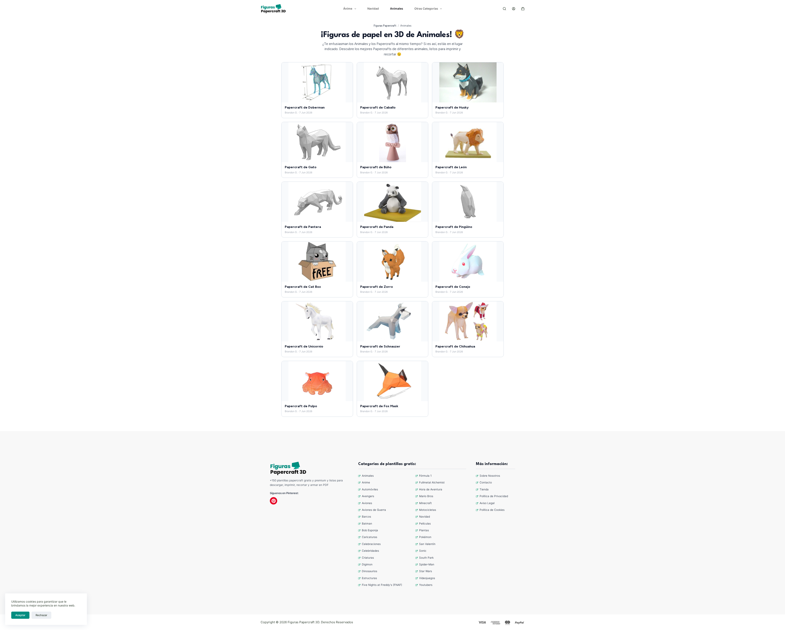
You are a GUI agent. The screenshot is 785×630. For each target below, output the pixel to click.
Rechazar (41, 615)
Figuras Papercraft (385, 25)
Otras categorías (426, 8)
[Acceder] (513, 8)
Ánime (347, 8)
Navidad (373, 8)
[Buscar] (504, 8)
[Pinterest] (273, 500)
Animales (396, 8)
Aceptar (20, 615)
